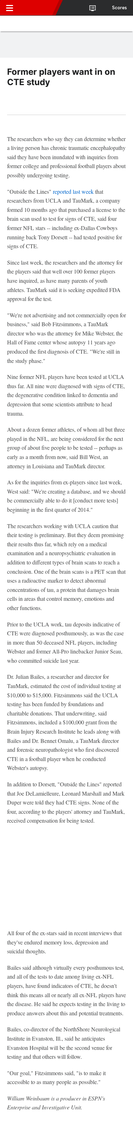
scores (119, 7)
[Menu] (9, 8)
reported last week (73, 191)
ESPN (38, 8)
